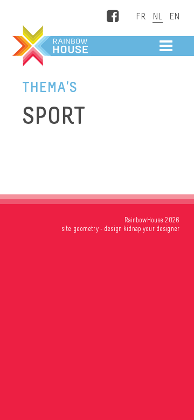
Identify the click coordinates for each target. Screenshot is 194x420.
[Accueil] (49, 46)
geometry (86, 229)
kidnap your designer (151, 229)
